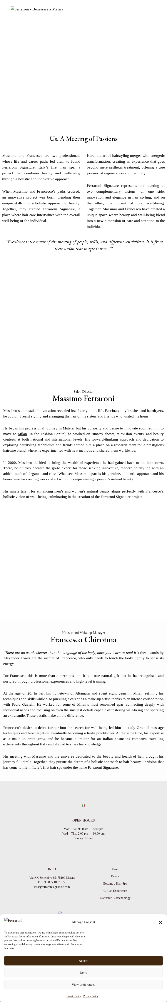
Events (115, 876)
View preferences (83, 984)
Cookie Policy (74, 996)
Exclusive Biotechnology (115, 898)
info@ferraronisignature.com (52, 886)
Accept (83, 960)
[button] (160, 922)
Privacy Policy (90, 996)
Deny (83, 972)
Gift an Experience (115, 890)
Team (115, 869)
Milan (22, 434)
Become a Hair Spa (115, 883)
